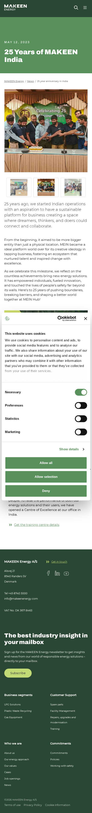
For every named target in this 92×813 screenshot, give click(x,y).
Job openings (12, 778)
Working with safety (62, 765)
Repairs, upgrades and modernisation (63, 720)
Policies (54, 759)
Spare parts (56, 704)
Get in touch (59, 561)
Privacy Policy (33, 805)
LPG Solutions (12, 704)
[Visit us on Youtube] (66, 573)
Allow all (46, 463)
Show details (69, 449)
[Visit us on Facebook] (48, 573)
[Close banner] (85, 318)
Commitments (59, 752)
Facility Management (62, 710)
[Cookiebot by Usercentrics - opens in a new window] (58, 318)
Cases (7, 772)
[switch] (81, 405)
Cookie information (57, 805)
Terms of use (12, 805)
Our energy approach (16, 759)
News (7, 785)
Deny (46, 491)
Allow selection (46, 476)
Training (55, 728)
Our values (10, 765)
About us (9, 752)
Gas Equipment (13, 717)
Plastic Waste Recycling (18, 710)
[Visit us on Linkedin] (57, 573)
